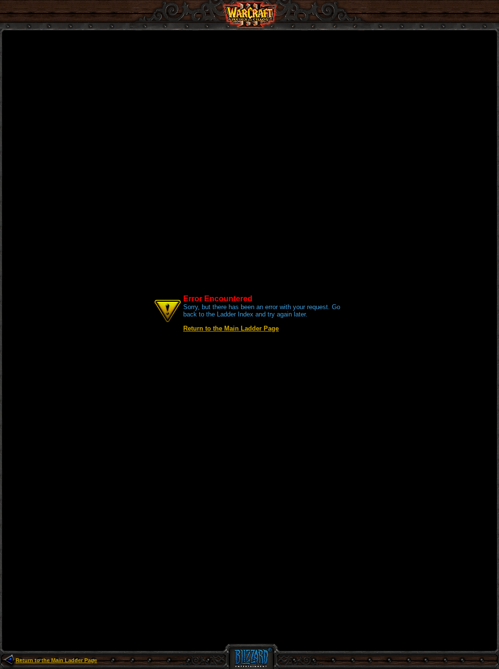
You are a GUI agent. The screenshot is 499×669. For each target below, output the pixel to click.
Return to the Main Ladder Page (231, 328)
